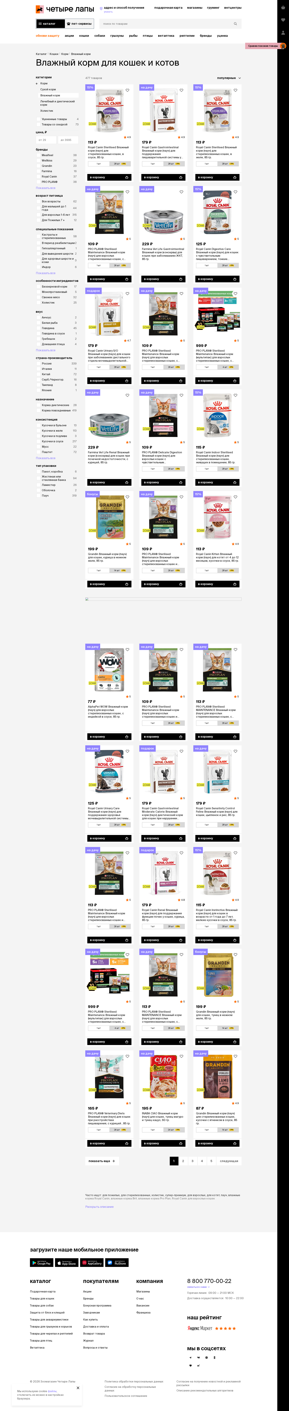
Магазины (143, 1291)
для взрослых (196, 1195)
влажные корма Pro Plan (154, 1198)
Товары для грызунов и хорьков (51, 1326)
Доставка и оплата (96, 1326)
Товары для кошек (42, 1298)
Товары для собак (42, 1305)
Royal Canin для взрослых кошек (193, 1198)
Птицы (148, 35)
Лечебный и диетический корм (57, 103)
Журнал (88, 1340)
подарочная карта (168, 7)
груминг (213, 7)
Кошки (84, 35)
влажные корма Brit (124, 1198)
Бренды (88, 1298)
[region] (139, 36)
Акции (87, 1291)
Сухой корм (48, 89)
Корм (43, 83)
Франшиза (143, 1312)
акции (69, 35)
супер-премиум (175, 1195)
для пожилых (111, 1195)
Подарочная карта (43, 1291)
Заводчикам (91, 1312)
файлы (52, 1391)
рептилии (187, 35)
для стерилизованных (135, 1195)
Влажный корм (50, 95)
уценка (222, 35)
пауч (224, 1195)
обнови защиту (47, 35)
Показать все (46, 188)
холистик (158, 1195)
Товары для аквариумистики (49, 1319)
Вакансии (142, 1305)
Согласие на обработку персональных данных (130, 1388)
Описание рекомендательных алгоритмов (204, 1390)
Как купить (90, 1319)
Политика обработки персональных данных (134, 1381)
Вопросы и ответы (95, 1347)
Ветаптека (166, 35)
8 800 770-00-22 (209, 1281)
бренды (206, 35)
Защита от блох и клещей (47, 1312)
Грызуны (117, 35)
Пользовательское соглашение (126, 1395)
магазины (194, 7)
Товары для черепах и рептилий (51, 1333)
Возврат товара (94, 1333)
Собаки (99, 35)
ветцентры (233, 7)
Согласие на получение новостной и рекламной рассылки (208, 1383)
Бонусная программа (97, 1305)
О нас (140, 1298)
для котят (213, 1195)
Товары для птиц (41, 1340)
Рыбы (133, 35)
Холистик (46, 110)
